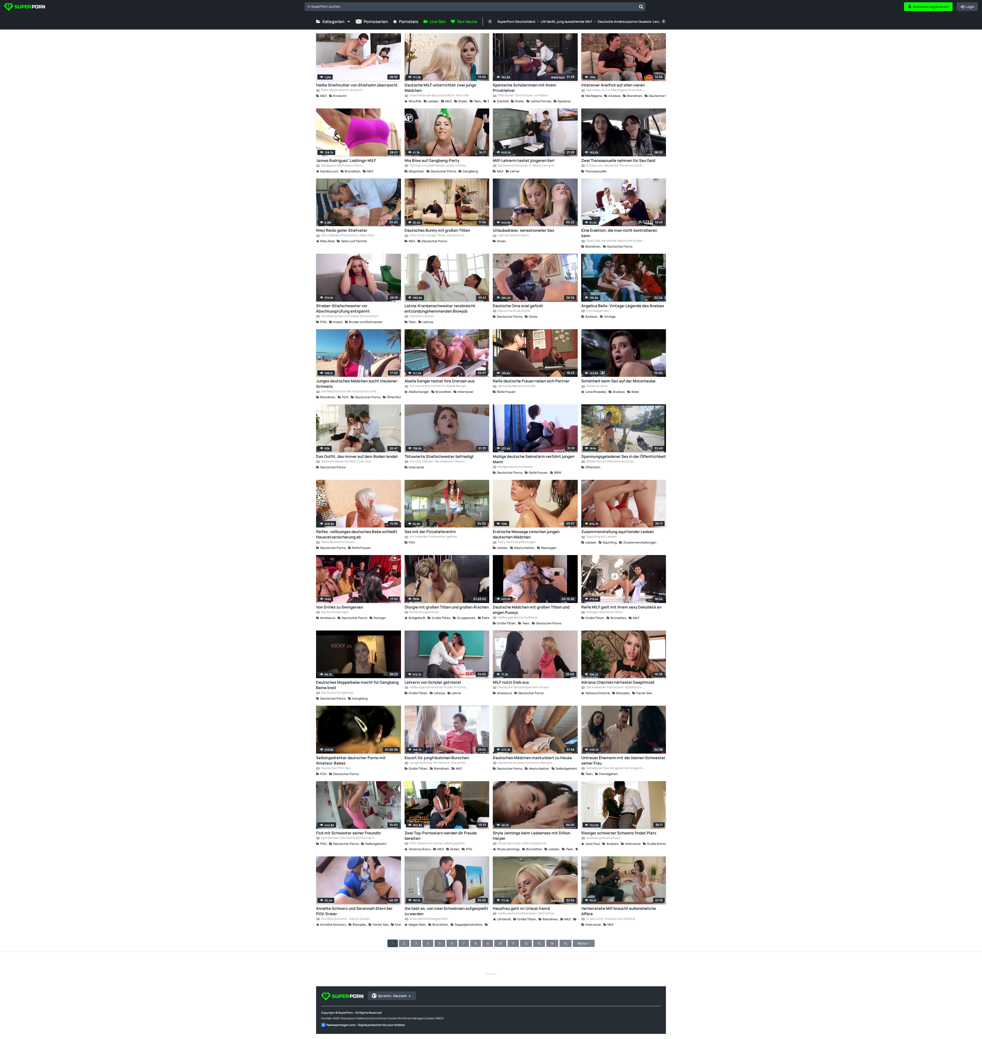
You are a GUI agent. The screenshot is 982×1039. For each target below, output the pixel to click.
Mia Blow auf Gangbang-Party (432, 160)
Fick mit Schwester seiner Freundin (348, 833)
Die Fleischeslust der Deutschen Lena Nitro (351, 391)
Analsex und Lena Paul (603, 838)
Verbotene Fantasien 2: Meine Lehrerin (525, 166)
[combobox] (475, 6)
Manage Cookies (423, 1018)
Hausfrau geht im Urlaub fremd (521, 908)
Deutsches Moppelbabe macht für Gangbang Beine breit (357, 685)
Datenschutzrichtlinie (371, 1018)
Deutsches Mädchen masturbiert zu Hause (532, 757)
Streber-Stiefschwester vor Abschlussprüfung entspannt (343, 308)
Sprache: (392, 995)
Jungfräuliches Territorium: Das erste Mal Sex (439, 763)
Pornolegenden (597, 311)
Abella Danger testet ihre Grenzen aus (440, 381)
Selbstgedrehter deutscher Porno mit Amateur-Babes (351, 760)
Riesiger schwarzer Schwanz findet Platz (618, 833)
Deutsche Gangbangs (337, 693)
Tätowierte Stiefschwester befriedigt (439, 456)
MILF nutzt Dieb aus (511, 682)
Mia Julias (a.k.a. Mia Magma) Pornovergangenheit (616, 90)
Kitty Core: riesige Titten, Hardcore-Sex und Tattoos (439, 235)
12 (526, 943)
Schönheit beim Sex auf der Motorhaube (618, 381)
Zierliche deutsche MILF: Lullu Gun (346, 461)
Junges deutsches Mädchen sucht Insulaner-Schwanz (357, 383)
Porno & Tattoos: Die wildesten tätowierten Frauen (439, 461)
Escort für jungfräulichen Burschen (437, 757)
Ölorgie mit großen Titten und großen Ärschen (447, 607)
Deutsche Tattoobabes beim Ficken (523, 687)
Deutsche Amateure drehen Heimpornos (527, 763)
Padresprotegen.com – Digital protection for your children (365, 1025)
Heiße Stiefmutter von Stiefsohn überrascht (357, 85)
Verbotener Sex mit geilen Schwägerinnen (616, 768)
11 (513, 943)
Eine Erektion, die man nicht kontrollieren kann (619, 233)
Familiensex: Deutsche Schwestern (347, 838)
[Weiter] (663, 21)
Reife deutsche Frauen (338, 542)
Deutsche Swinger (335, 612)
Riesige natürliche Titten (604, 612)
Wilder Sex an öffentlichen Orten (610, 461)
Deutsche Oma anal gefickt (518, 305)
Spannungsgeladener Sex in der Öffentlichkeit (623, 456)
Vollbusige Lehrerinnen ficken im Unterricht (439, 687)
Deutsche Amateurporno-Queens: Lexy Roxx (633, 21)
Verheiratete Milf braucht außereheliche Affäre (618, 911)
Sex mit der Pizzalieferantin (430, 531)
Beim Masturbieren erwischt (342, 90)
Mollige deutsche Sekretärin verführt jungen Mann (533, 459)
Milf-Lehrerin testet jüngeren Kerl (523, 160)
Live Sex (438, 21)
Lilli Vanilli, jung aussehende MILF (566, 21)
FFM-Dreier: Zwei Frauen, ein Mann (522, 95)
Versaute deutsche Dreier (516, 386)
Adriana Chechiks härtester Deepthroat (618, 682)
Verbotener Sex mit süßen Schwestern (349, 316)
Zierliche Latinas (421, 316)
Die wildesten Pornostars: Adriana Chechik (616, 687)
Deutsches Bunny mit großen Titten (437, 230)
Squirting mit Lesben (601, 537)
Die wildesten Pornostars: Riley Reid (347, 235)
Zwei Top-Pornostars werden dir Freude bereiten (441, 835)
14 (552, 943)
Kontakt (326, 1018)
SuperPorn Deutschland (516, 21)
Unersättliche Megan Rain (428, 919)
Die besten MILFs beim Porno (342, 166)
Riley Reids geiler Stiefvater (341, 230)
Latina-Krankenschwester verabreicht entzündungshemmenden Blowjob (440, 308)
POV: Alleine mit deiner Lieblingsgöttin (437, 843)
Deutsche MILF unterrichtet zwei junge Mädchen (440, 87)
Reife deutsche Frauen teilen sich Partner (531, 381)
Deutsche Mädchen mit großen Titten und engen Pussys (531, 609)
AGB (336, 1018)
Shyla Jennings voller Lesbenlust (521, 843)
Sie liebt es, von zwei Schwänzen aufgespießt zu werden (446, 911)
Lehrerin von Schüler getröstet (433, 682)
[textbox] (471, 6)
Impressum (348, 1018)
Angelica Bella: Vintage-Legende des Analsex (622, 305)
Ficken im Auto (597, 386)
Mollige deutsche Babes (515, 467)
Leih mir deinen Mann (513, 235)
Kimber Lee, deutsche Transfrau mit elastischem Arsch (616, 166)
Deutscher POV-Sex (336, 768)
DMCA (440, 1018)
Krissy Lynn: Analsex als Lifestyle (610, 919)
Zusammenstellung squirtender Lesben (617, 531)
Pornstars (408, 21)
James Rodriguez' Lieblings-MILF (346, 160)
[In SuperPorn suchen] (641, 6)
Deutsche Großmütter (514, 311)
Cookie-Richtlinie (398, 1018)
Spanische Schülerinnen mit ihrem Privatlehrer (524, 87)
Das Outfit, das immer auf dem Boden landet (357, 456)
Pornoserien (376, 21)
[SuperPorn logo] (24, 7)
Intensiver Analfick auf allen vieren (613, 85)
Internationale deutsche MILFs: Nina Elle (438, 95)
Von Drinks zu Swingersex (339, 607)
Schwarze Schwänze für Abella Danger (437, 386)
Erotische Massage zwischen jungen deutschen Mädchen (526, 534)
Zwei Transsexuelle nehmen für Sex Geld (618, 160)
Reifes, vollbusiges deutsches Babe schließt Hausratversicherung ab (356, 534)
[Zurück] (490, 21)
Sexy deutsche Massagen (516, 542)
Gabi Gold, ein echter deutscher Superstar (616, 241)
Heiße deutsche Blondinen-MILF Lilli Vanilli (527, 913)
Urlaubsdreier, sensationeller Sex (523, 230)
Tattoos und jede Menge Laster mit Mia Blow (439, 166)
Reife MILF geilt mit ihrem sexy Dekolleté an (621, 607)
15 (565, 943)
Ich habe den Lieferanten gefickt (433, 537)
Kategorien (333, 21)
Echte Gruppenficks (424, 612)
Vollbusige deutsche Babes (517, 618)
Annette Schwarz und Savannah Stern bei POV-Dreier (354, 911)
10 (500, 943)
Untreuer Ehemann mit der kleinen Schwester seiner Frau (623, 760)
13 (539, 943)
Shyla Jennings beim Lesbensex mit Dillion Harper (531, 835)
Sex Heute (467, 21)
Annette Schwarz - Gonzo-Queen (345, 919)
